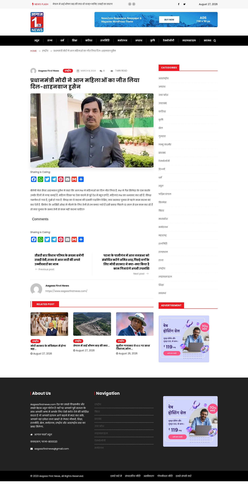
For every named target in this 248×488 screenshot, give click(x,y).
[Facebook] (178, 4)
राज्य (49, 40)
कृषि (152, 40)
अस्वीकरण (149, 476)
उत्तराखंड (163, 103)
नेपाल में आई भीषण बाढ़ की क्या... (91, 345)
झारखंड (162, 152)
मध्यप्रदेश (163, 219)
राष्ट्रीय (68, 70)
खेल (161, 128)
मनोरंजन (122, 40)
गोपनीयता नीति (165, 476)
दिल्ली (162, 169)
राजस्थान (163, 252)
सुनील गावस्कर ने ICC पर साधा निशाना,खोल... (133, 347)
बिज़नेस (162, 202)
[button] (129, 4)
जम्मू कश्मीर (165, 144)
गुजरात (162, 136)
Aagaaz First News (48, 70)
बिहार (161, 210)
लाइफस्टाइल (189, 40)
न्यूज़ (36, 40)
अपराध (138, 40)
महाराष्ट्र (163, 235)
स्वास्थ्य (207, 40)
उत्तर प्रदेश (163, 95)
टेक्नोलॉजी (168, 40)
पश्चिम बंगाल (165, 194)
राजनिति (104, 40)
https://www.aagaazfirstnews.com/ (66, 291)
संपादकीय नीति (132, 476)
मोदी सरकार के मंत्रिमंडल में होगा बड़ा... (48, 347)
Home (33, 50)
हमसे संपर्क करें (183, 476)
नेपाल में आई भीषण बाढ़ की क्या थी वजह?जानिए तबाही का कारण (83, 4)
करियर (88, 40)
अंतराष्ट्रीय (164, 78)
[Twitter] (184, 4)
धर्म (62, 40)
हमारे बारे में (116, 476)
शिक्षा (74, 40)
